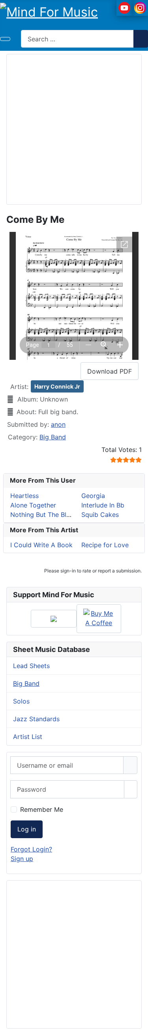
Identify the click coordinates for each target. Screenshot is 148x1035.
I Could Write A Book (41, 545)
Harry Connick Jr (57, 386)
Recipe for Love (105, 545)
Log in (26, 829)
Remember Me (41, 809)
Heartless (24, 496)
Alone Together (33, 505)
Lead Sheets (31, 666)
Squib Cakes (100, 514)
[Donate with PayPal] (54, 619)
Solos (21, 701)
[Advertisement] (74, 128)
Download (109, 371)
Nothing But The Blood (44, 514)
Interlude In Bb (102, 505)
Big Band (52, 437)
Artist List (27, 737)
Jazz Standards (36, 719)
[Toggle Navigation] (5, 39)
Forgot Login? (31, 849)
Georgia (93, 496)
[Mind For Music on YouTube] (124, 7)
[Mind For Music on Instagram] (140, 7)
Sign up (22, 859)
